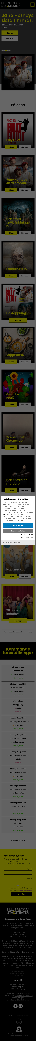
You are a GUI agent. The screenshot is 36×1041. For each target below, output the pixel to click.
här (22, 520)
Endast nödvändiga (18, 531)
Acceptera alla (18, 525)
